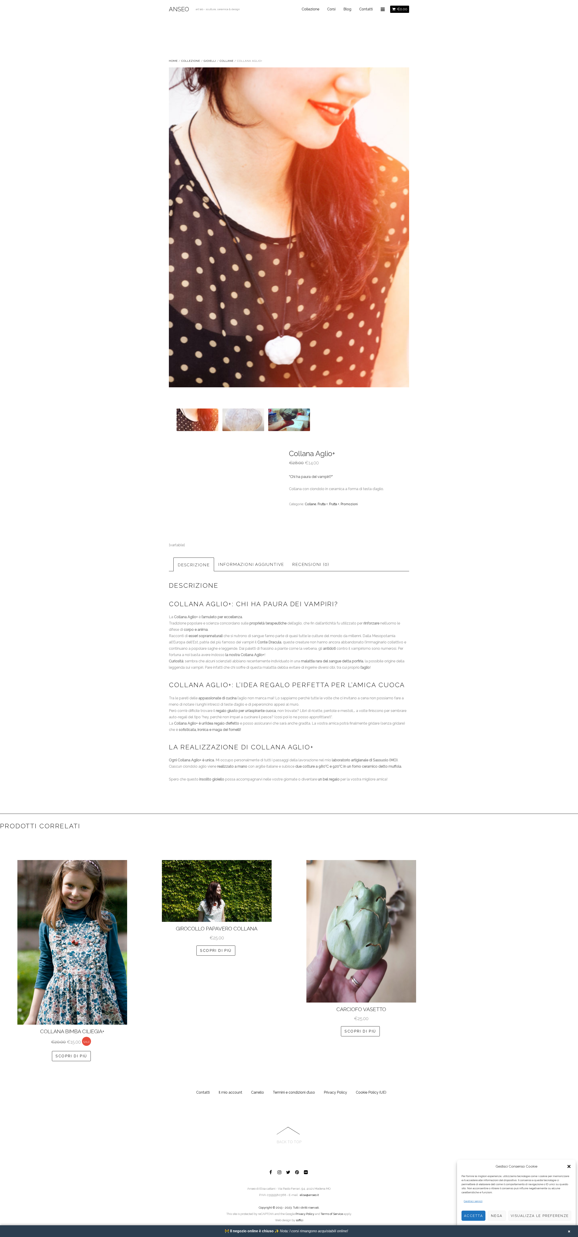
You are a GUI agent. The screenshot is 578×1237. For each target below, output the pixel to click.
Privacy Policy (335, 1092)
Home (173, 60)
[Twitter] (288, 1171)
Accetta (473, 1216)
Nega (496, 1216)
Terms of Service (332, 1214)
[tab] (193, 564)
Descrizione (194, 564)
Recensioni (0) (310, 564)
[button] (569, 1166)
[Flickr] (306, 1171)
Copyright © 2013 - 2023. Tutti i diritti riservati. (289, 1207)
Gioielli (210, 60)
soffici (299, 1220)
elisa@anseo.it (309, 1195)
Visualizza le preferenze (540, 1216)
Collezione (310, 9)
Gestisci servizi (473, 1201)
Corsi (331, 9)
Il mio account (230, 1092)
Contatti (366, 9)
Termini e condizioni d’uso (294, 1092)
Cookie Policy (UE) (371, 1092)
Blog (347, 9)
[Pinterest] (297, 1171)
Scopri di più (71, 1056)
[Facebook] (271, 1171)
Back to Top (289, 1142)
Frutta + (323, 504)
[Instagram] (279, 1171)
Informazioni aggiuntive (251, 564)
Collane (226, 60)
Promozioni (349, 504)
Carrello (257, 1092)
